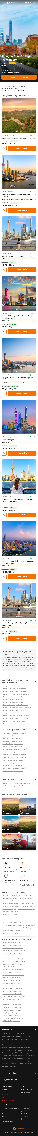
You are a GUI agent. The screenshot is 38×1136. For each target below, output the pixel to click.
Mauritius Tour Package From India (13, 948)
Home (3, 86)
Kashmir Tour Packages (25, 895)
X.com (25, 1113)
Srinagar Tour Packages (25, 1063)
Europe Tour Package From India (12, 953)
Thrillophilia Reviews (8, 1095)
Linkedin (25, 1116)
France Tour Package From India (12, 1007)
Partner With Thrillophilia (9, 1119)
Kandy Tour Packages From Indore (13, 771)
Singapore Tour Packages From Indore (14, 736)
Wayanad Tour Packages (9, 1058)
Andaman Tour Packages (10, 901)
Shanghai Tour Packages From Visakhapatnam (17, 707)
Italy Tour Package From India (11, 983)
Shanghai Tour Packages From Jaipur (14, 721)
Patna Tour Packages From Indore (13, 763)
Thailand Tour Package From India (13, 969)
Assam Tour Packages (23, 1047)
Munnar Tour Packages (9, 925)
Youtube (25, 1119)
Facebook (26, 1108)
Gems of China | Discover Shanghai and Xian (18, 256)
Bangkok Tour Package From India (13, 999)
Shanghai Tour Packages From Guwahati (15, 724)
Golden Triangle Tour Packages (12, 922)
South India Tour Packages (11, 917)
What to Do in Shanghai (10, 786)
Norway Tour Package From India (12, 988)
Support (4, 1111)
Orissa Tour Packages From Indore (13, 760)
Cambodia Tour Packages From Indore (14, 757)
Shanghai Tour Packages (9, 88)
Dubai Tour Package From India (12, 977)
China (8, 86)
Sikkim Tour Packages (26, 898)
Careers (4, 1092)
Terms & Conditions (26, 1089)
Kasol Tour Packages (26, 928)
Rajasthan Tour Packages (10, 903)
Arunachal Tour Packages (9, 1047)
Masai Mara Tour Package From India (14, 996)
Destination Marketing (8, 1121)
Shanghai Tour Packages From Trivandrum (15, 705)
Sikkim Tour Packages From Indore (13, 738)
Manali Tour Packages (9, 909)
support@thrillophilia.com (11, 1108)
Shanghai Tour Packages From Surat (14, 710)
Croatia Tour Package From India (12, 1015)
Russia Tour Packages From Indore (13, 765)
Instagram (26, 1111)
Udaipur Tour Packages (27, 1055)
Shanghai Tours (7, 783)
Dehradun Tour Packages (10, 933)
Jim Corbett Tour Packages (9, 1063)
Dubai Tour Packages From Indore (13, 744)
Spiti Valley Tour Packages (10, 898)
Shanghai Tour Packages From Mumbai (14, 689)
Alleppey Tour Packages (9, 1066)
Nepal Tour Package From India (12, 1010)
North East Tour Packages (10, 906)
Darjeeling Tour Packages (22, 1042)
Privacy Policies (25, 1092)
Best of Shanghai (8, 440)
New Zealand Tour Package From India (14, 950)
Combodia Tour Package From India (13, 1018)
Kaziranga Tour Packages (10, 911)
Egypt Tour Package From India (12, 1005)
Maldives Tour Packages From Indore (13, 733)
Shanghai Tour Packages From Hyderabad (15, 691)
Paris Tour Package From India (12, 980)
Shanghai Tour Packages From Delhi (13, 697)
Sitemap (4, 1116)
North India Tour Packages (10, 920)
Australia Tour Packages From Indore (13, 768)
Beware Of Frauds (9, 1100)
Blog (3, 1113)
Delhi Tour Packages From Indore (12, 746)
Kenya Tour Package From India (12, 959)
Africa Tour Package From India (12, 945)
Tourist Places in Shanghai (22, 783)
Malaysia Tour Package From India (13, 956)
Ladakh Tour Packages (27, 903)
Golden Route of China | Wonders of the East (18, 138)
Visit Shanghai (23, 786)
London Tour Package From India (12, 986)
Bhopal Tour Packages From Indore (13, 752)
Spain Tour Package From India (12, 991)
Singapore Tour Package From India (13, 975)
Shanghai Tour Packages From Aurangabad (16, 713)
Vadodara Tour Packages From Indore (14, 749)
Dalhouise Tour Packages (10, 928)
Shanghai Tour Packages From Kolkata (14, 699)
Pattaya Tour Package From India (12, 1002)
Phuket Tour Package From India (12, 994)
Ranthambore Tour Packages (11, 930)
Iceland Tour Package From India (12, 972)
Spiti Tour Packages (21, 1034)
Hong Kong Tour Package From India (13, 1013)
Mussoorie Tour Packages (22, 1061)
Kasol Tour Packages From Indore (12, 741)
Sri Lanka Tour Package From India (13, 942)
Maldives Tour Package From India (13, 967)
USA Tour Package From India (11, 1021)
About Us (4, 1089)
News (3, 1097)
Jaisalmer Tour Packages (26, 925)
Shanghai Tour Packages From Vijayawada (16, 716)
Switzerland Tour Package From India (14, 961)
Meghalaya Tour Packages (9, 1044)
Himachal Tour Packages (27, 906)
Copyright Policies (26, 1095)
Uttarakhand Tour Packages (26, 909)
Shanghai (14, 86)
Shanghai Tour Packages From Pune (13, 702)
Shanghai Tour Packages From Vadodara (15, 718)
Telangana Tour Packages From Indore (14, 755)
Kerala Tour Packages (9, 895)
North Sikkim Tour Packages (11, 914)
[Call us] (4, 148)
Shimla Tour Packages (8, 1061)
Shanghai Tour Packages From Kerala (14, 686)
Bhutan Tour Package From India (12, 964)
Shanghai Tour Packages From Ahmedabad (16, 694)
